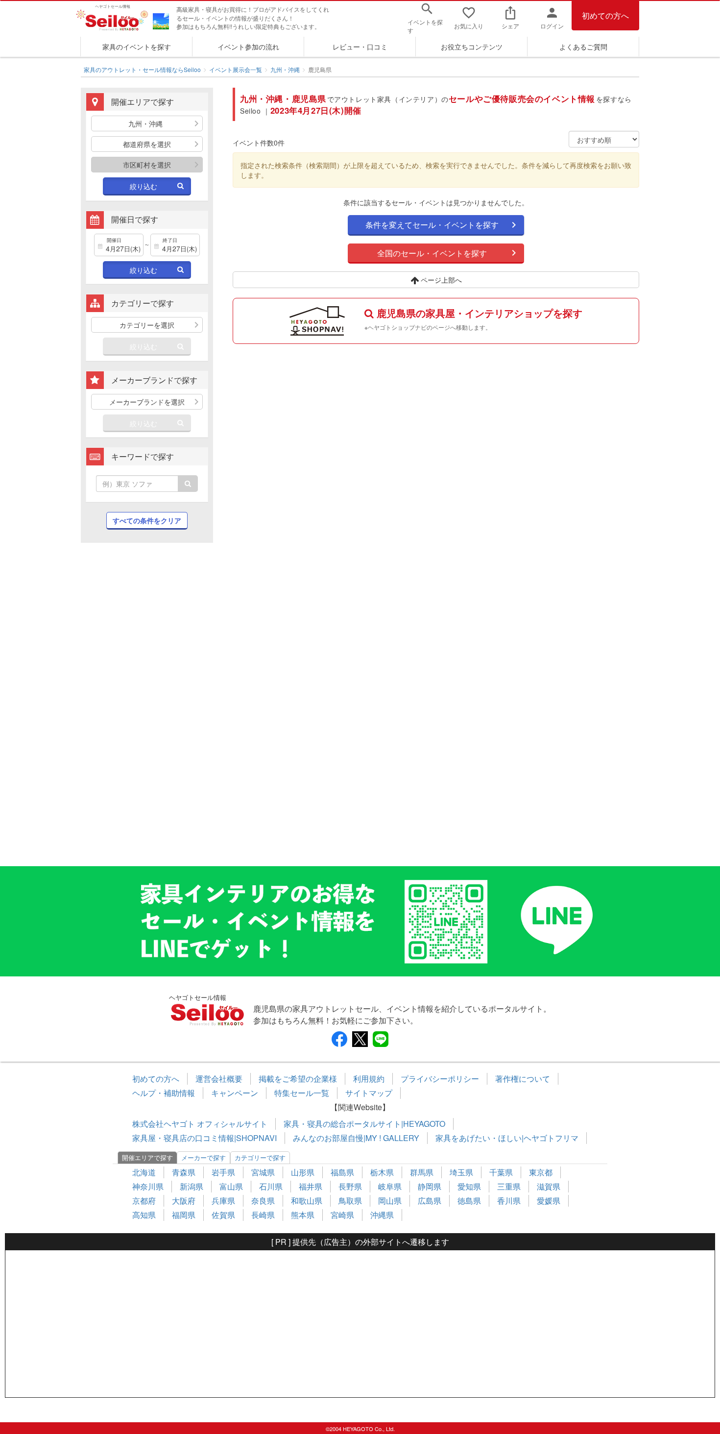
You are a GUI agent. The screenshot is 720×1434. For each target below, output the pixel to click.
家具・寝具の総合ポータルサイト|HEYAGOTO (364, 1123)
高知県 (144, 1214)
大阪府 (183, 1200)
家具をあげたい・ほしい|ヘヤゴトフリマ (506, 1137)
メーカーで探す (203, 1157)
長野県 (350, 1186)
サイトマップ (368, 1092)
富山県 (231, 1186)
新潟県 (191, 1186)
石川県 (271, 1186)
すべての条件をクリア (147, 520)
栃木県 (382, 1172)
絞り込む (143, 186)
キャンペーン (234, 1092)
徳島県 (469, 1200)
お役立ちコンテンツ (472, 46)
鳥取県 (350, 1200)
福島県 (342, 1172)
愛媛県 (548, 1200)
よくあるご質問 (583, 46)
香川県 (509, 1200)
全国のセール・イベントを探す (432, 253)
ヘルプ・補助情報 (163, 1092)
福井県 (310, 1186)
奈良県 (263, 1200)
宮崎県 (342, 1214)
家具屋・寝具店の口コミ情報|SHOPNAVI (204, 1137)
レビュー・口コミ (360, 46)
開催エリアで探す (147, 1157)
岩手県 (223, 1172)
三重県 (509, 1186)
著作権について (522, 1078)
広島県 (429, 1200)
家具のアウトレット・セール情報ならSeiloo (142, 69)
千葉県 (501, 1172)
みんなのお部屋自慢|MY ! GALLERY (356, 1137)
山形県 (302, 1172)
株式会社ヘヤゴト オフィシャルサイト (199, 1123)
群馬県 (421, 1172)
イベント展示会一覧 (235, 69)
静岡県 (429, 1186)
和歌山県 (306, 1200)
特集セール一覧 (301, 1092)
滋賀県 (548, 1186)
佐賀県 (223, 1214)
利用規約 (368, 1078)
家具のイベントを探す (136, 46)
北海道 (144, 1172)
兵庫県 (223, 1200)
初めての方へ (605, 15)
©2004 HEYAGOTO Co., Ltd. (360, 1429)
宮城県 (263, 1172)
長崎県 (263, 1214)
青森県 (183, 1172)
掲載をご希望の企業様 (298, 1078)
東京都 (540, 1172)
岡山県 (390, 1200)
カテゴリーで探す (260, 1157)
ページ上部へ (440, 280)
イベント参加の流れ (248, 46)
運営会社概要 (218, 1078)
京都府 (144, 1200)
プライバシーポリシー (440, 1078)
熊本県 (302, 1214)
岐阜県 (390, 1186)
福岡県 (183, 1214)
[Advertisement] (147, 709)
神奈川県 (148, 1186)
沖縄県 (382, 1214)
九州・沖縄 (285, 69)
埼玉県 (461, 1172)
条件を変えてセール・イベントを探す (432, 224)
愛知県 (469, 1186)
